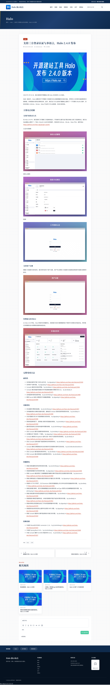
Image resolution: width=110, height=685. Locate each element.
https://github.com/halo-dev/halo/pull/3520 (69, 382)
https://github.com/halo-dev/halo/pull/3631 (60, 385)
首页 (51, 7)
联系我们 (33, 649)
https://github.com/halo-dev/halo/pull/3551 (39, 501)
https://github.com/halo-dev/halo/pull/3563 (73, 431)
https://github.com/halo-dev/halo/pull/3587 (70, 451)
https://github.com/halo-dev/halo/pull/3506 (66, 387)
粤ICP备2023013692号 (6, 684)
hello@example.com (75, 663)
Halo (11, 22)
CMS (32, 542)
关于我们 (24, 649)
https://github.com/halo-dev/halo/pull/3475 (39, 392)
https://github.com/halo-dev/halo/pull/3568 (67, 434)
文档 (71, 7)
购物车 (66, 7)
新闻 (56, 7)
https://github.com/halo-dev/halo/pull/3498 (39, 414)
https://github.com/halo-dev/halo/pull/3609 (67, 530)
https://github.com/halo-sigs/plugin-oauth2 (36, 124)
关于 (76, 7)
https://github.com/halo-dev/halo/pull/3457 (65, 409)
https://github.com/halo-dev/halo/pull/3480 (67, 395)
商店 (60, 7)
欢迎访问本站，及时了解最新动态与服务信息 (30, 1)
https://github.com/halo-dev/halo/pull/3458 (68, 471)
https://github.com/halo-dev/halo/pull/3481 (41, 486)
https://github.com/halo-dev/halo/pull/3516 (48, 491)
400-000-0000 (100, 1)
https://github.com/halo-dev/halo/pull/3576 (39, 439)
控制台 (81, 7)
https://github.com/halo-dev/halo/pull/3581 (39, 449)
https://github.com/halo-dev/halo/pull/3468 (39, 476)
